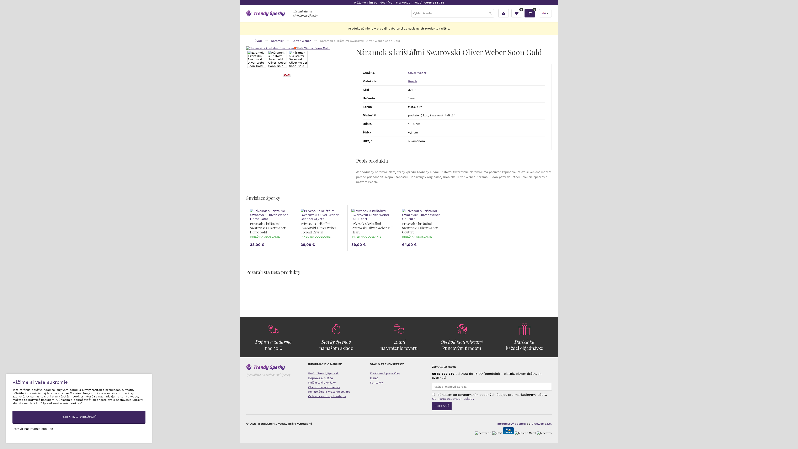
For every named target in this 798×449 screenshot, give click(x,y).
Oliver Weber (417, 72)
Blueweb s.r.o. (542, 423)
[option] (256, 59)
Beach (412, 81)
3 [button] (301, 48)
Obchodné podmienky (324, 387)
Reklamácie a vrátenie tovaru (329, 391)
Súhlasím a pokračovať (79, 417)
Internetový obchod (511, 423)
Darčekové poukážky (385, 373)
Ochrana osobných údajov (327, 396)
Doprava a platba (320, 378)
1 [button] (295, 48)
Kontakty (376, 382)
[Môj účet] (503, 13)
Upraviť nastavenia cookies (32, 429)
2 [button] (298, 48)
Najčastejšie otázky (322, 382)
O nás (374, 378)
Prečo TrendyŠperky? (323, 373)
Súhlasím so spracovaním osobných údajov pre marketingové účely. (489, 397)
